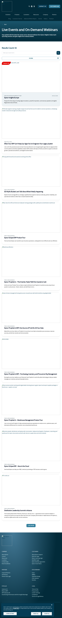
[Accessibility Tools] (34, 6)
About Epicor (5, 554)
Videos (45, 18)
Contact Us (42, 6)
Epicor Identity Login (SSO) (38, 562)
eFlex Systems (35, 578)
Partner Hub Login (6, 576)
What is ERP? (5, 591)
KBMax (33, 574)
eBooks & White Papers (30, 18)
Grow (33, 573)
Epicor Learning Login (37, 558)
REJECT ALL (35, 613)
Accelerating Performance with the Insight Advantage (15, 594)
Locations (4, 560)
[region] (27, 610)
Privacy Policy (35, 591)
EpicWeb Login (35, 560)
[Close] (51, 604)
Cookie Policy (16, 608)
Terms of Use (35, 589)
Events (40, 18)
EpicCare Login (35, 556)
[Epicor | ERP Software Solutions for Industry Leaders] (7, 6)
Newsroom (4, 558)
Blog (9, 18)
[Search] (58, 53)
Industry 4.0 (5, 589)
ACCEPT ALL (46, 613)
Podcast (51, 18)
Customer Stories (17, 18)
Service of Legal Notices (37, 596)
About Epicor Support (37, 554)
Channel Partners (6, 573)
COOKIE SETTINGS (10, 613)
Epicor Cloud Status (37, 563)
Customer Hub (54, 6)
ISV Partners (5, 574)
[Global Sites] (32, 6)
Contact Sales (5, 562)
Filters (31, 58)
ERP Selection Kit (6, 593)
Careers (4, 556)
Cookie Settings (36, 593)
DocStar (34, 580)
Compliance (35, 594)
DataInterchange (36, 576)
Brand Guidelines (6, 563)
